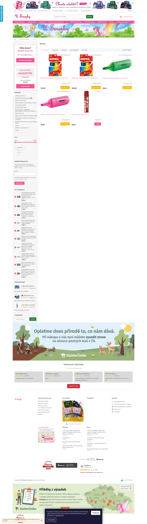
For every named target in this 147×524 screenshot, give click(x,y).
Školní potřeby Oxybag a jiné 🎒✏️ (24, 98)
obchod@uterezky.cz (119, 402)
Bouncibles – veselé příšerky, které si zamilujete (96, 444)
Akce (19, 150)
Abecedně (84, 50)
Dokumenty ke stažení (43, 412)
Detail (97, 124)
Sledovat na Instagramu (74, 424)
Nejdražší (64, 50)
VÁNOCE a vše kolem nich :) (22, 128)
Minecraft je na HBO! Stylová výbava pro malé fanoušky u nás (72, 446)
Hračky (17, 125)
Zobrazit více (73, 386)
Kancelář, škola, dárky (21, 107)
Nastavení (51, 520)
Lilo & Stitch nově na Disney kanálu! (71, 442)
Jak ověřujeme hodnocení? (45, 408)
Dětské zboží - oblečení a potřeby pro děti (26, 116)
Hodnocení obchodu (74, 364)
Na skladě (20, 147)
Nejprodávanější (74, 50)
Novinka (20, 152)
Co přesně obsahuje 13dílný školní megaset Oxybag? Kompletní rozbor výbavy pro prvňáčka (71, 432)
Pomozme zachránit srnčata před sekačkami (95, 438)
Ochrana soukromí (86, 11)
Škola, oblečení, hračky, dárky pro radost (25, 103)
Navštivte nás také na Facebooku (122, 407)
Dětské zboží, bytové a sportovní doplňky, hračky (26, 122)
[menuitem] (19, 22)
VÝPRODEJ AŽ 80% (20, 96)
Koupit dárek (25, 86)
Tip (19, 155)
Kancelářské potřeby (20, 105)
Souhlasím (95, 513)
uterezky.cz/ (117, 409)
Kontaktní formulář (25, 60)
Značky (17, 130)
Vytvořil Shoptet (128, 480)
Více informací (59, 515)
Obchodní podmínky (58, 11)
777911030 (117, 412)
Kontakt (40, 414)
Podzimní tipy (65, 438)
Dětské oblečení (19, 113)
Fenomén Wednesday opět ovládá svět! (97, 449)
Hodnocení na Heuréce (44, 410)
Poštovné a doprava (71, 11)
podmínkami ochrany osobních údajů (25, 178)
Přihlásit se (19, 183)
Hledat (90, 16)
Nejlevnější (55, 50)
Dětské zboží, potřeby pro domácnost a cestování (25, 118)
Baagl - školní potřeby (20, 100)
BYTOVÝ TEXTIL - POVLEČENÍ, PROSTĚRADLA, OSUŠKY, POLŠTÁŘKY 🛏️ (25, 110)
